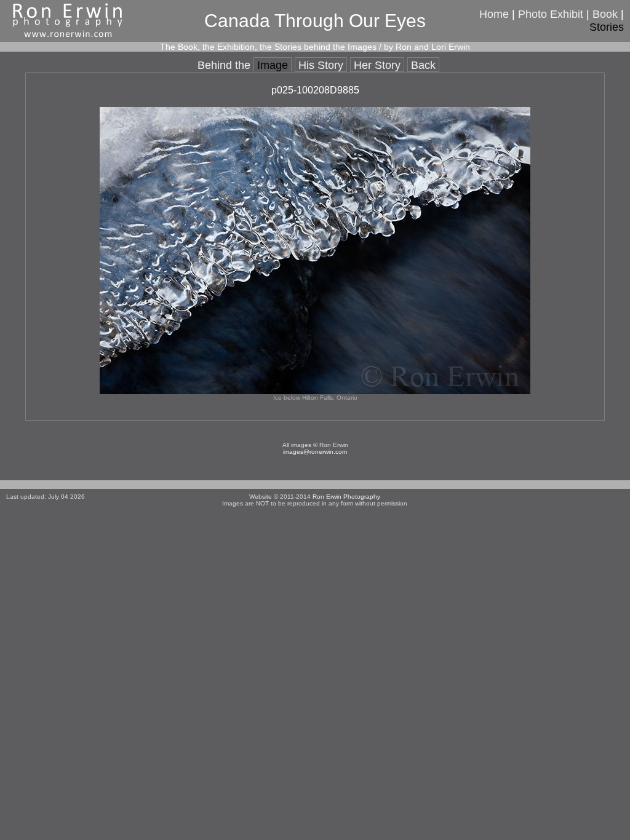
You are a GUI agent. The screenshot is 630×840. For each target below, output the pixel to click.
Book (605, 14)
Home (494, 14)
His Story (320, 65)
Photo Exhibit (550, 14)
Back (423, 65)
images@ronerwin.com (315, 451)
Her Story (377, 65)
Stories (606, 27)
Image (272, 65)
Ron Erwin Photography (346, 496)
